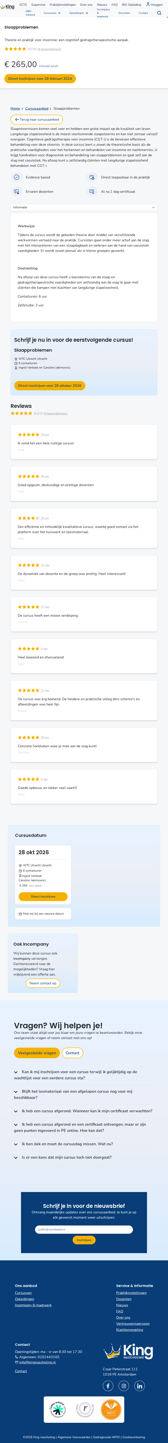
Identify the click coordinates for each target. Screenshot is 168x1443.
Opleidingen (76, 13)
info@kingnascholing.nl (37, 1362)
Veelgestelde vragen (37, 1053)
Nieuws (102, 5)
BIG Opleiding (131, 5)
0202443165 (49, 1357)
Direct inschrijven (43, 896)
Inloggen (157, 5)
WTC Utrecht (27, 359)
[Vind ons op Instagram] (124, 1386)
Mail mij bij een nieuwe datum (43, 914)
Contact (143, 13)
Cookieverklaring (133, 1437)
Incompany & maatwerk (103, 12)
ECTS (23, 5)
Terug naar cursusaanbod (39, 119)
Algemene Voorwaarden (74, 1437)
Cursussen (50, 13)
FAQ (115, 5)
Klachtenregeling (129, 1329)
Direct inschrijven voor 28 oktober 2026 (49, 385)
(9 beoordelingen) (49, 49)
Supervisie (38, 5)
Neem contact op (43, 983)
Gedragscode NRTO (106, 1437)
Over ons (86, 5)
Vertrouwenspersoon (133, 1323)
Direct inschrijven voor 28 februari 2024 (40, 78)
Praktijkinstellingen (63, 5)
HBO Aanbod (30, 12)
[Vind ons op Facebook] (108, 1386)
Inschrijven (84, 1240)
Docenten (124, 13)
